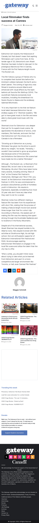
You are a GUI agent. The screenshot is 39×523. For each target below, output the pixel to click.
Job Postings (5, 507)
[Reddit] (19, 271)
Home (4, 12)
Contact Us (4, 513)
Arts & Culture (11, 12)
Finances (4, 505)
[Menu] (37, 6)
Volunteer (4, 499)
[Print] (23, 271)
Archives (4, 509)
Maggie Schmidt (8, 25)
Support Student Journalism (14, 433)
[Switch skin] (33, 6)
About (3, 511)
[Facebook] (5, 271)
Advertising (4, 501)
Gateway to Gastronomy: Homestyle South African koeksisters (9, 318)
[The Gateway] (16, 5)
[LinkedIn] (14, 271)
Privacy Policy (5, 515)
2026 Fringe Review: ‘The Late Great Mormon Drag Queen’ (28, 340)
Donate (3, 503)
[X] (9, 271)
